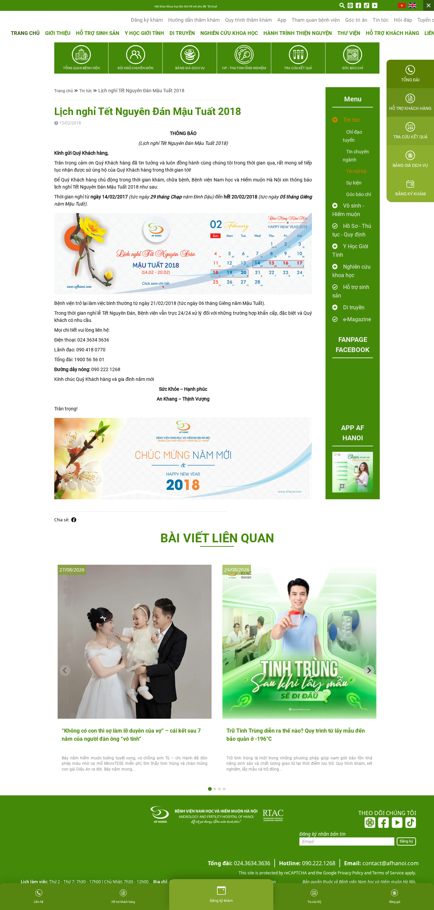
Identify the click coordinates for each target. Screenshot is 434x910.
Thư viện (348, 33)
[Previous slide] (65, 670)
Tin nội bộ (356, 171)
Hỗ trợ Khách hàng (392, 33)
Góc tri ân (356, 20)
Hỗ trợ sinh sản (97, 33)
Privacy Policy (350, 873)
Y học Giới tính (144, 33)
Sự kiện (353, 183)
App (281, 20)
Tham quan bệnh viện (316, 20)
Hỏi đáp (403, 20)
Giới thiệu (58, 33)
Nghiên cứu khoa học (229, 33)
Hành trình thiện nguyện (297, 33)
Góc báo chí (358, 194)
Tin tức (381, 20)
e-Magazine (357, 319)
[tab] (210, 789)
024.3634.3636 (239, 863)
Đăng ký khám (147, 20)
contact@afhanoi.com (381, 863)
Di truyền (182, 33)
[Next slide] (368, 670)
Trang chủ (25, 33)
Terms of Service (387, 873)
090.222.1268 (307, 863)
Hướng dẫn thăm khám (194, 20)
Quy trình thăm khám (248, 20)
